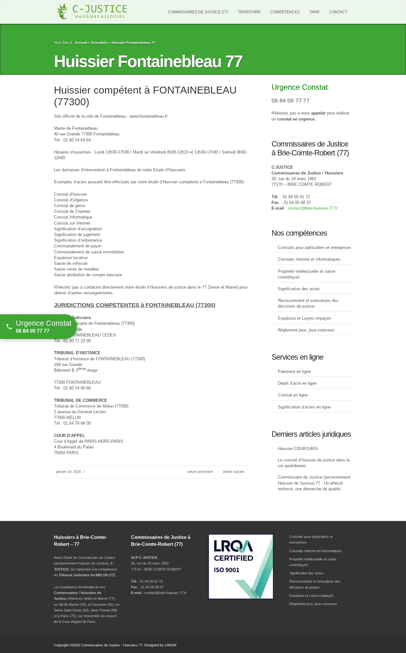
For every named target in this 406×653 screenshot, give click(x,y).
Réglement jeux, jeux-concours (306, 330)
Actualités (99, 42)
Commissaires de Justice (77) (198, 12)
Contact (338, 12)
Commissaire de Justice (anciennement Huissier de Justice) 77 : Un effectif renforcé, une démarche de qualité (314, 483)
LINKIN (170, 645)
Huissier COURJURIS (298, 448)
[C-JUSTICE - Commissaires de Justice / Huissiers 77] (100, 11)
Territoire (249, 12)
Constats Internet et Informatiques (309, 259)
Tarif (314, 12)
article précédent (200, 471)
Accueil (81, 42)
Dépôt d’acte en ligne (297, 383)
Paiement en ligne (294, 371)
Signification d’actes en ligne (304, 407)
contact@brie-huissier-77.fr (312, 208)
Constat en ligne (293, 395)
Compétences (285, 12)
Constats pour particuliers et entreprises (314, 247)
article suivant (233, 471)
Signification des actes (299, 288)
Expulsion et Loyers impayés (304, 318)
